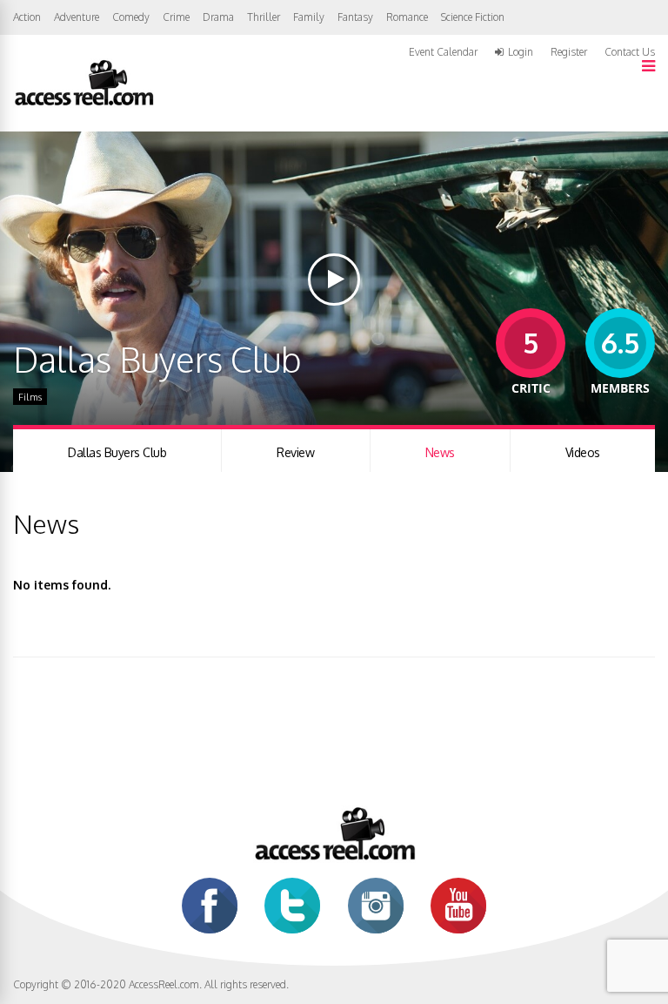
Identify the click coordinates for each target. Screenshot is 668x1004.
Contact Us (630, 51)
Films (30, 397)
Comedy (131, 17)
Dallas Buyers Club (117, 452)
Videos (582, 452)
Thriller (263, 17)
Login (520, 52)
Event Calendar (443, 51)
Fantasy (355, 17)
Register (569, 52)
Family (308, 17)
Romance (407, 17)
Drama (218, 17)
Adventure (76, 17)
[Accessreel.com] (83, 104)
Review (295, 452)
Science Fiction (472, 17)
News (440, 452)
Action (27, 17)
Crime (176, 17)
